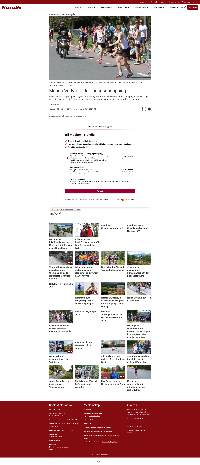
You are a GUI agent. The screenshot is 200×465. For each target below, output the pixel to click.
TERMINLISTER (140, 7)
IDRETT (76, 7)
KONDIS (173, 7)
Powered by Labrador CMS (100, 462)
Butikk (163, 2)
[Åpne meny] (185, 7)
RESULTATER (122, 7)
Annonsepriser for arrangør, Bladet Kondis (98, 431)
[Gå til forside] (11, 7)
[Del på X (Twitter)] (145, 109)
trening (54, 209)
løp (78, 209)
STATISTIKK (158, 7)
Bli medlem (193, 7)
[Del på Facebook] (142, 109)
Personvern (131, 422)
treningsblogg (67, 209)
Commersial (106, 442)
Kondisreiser (174, 2)
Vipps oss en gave (189, 2)
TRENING (90, 7)
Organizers (114, 442)
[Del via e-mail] (149, 109)
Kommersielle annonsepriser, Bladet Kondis (98, 427)
